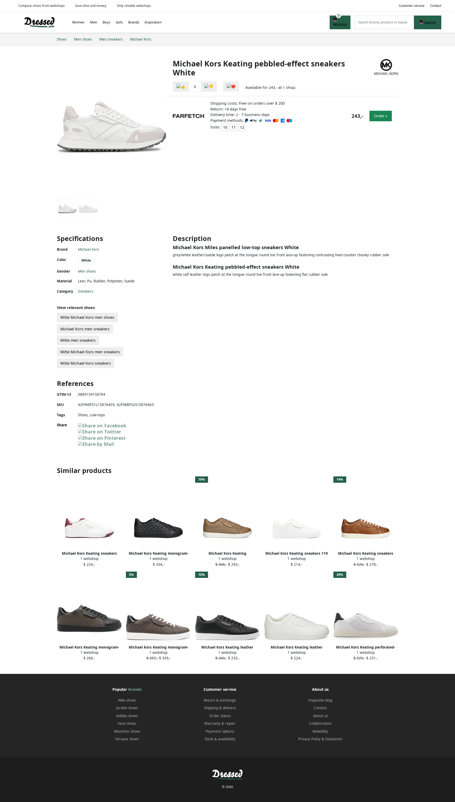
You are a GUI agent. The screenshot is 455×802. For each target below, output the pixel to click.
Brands (133, 22)
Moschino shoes (127, 731)
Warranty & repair (219, 723)
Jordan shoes (127, 708)
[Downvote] (209, 86)
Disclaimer (334, 739)
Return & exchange (220, 700)
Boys (106, 22)
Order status (220, 715)
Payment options (220, 731)
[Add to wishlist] (231, 86)
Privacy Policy (309, 739)
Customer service (411, 6)
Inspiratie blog (320, 700)
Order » (380, 115)
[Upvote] (181, 86)
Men (93, 22)
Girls (119, 22)
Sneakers (85, 291)
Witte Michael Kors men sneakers (90, 351)
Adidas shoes (127, 715)
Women (78, 22)
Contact (435, 6)
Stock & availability (220, 739)
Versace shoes (127, 739)
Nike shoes (127, 700)
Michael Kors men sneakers (85, 328)
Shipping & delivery (220, 708)
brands (134, 689)
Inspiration (153, 22)
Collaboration (320, 723)
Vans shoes (127, 723)
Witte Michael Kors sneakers (85, 363)
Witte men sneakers (78, 340)
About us (320, 715)
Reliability (320, 731)
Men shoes (87, 271)
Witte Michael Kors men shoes (87, 317)
